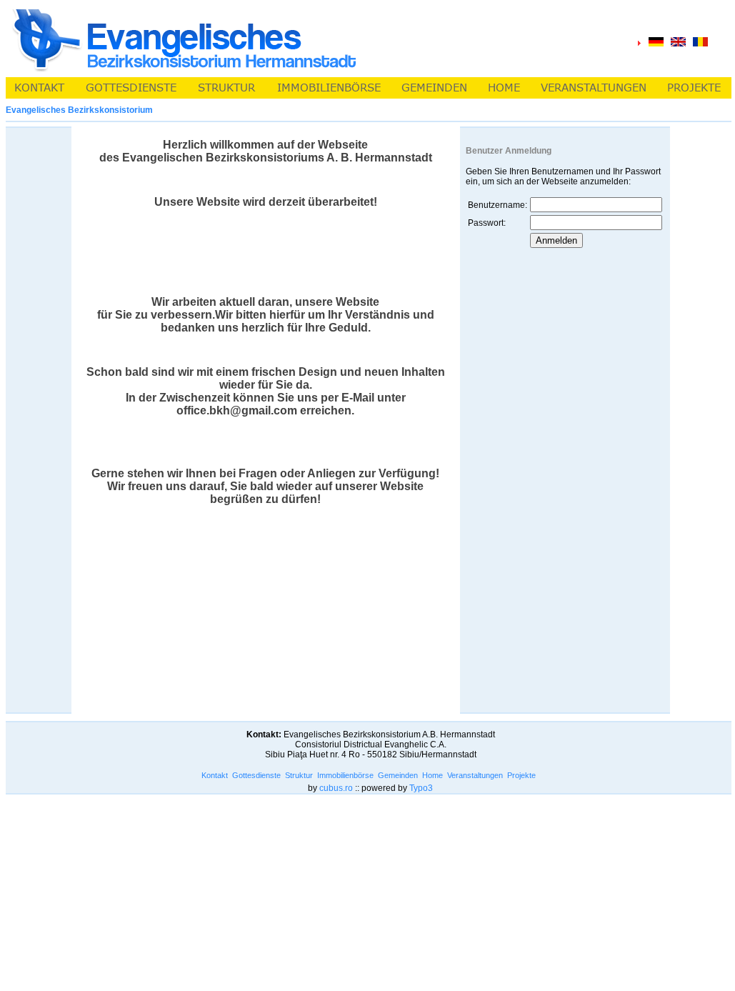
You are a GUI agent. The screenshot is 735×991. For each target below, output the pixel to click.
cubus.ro (336, 788)
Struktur (299, 775)
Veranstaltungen (475, 775)
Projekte (521, 775)
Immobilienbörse (345, 775)
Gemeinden (398, 775)
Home (432, 775)
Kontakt (214, 775)
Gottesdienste (256, 775)
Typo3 (421, 788)
